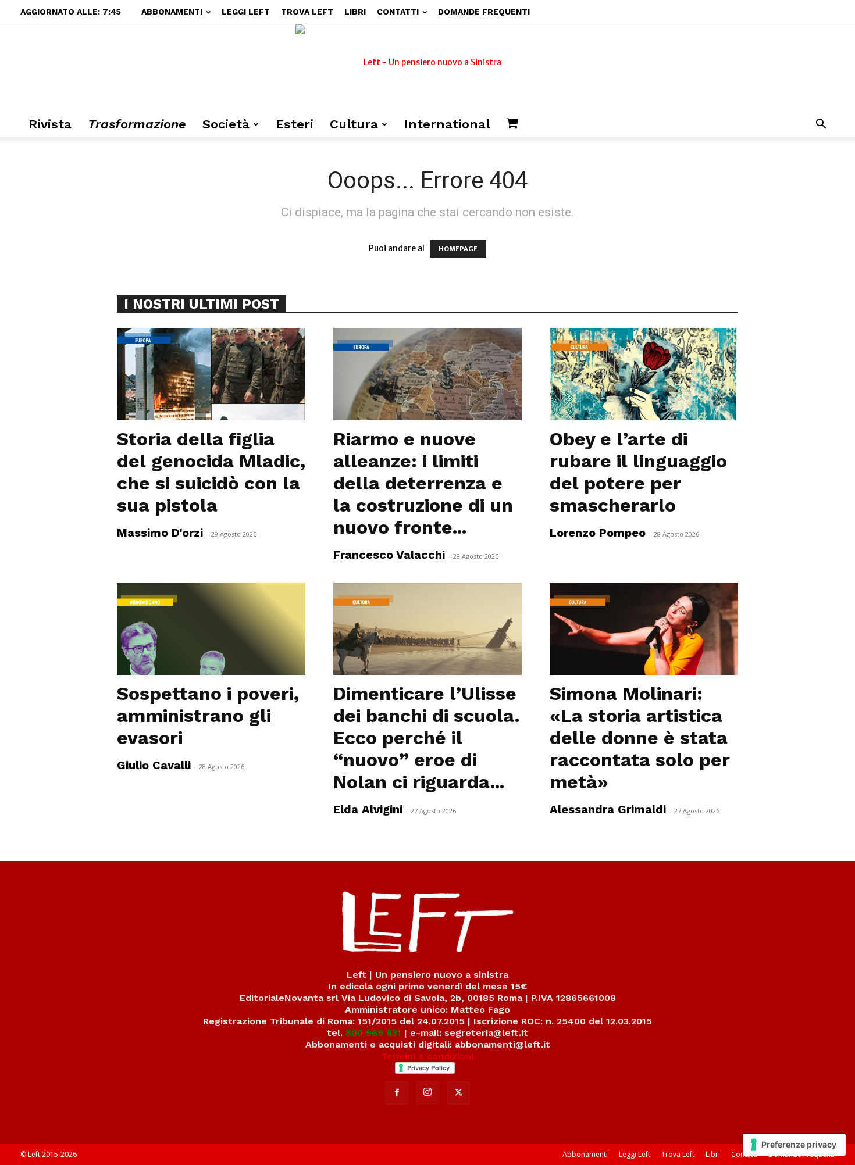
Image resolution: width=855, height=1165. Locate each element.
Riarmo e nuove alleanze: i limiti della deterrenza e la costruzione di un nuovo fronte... (423, 483)
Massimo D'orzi (160, 532)
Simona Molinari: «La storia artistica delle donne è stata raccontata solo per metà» (640, 737)
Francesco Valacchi (389, 555)
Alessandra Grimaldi (608, 809)
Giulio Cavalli (154, 765)
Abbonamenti (171, 11)
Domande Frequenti (484, 11)
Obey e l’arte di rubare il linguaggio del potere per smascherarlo (638, 472)
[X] (458, 1093)
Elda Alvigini (367, 809)
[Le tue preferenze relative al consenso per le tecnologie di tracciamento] (794, 1145)
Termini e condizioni (427, 1056)
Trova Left (307, 11)
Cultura (354, 124)
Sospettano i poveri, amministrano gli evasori (208, 715)
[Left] (427, 68)
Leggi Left (246, 11)
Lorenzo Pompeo (598, 532)
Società (226, 124)
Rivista (50, 124)
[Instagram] (427, 1092)
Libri (355, 11)
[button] (821, 125)
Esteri (295, 124)
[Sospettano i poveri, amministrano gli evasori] (211, 629)
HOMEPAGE (458, 249)
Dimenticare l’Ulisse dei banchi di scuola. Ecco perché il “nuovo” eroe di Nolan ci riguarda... (426, 737)
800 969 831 (373, 1032)
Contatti (398, 11)
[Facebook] (396, 1093)
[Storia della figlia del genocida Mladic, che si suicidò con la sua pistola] (211, 374)
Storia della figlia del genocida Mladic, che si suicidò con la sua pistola (211, 472)
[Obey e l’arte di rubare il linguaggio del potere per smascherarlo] (644, 374)
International (447, 124)
